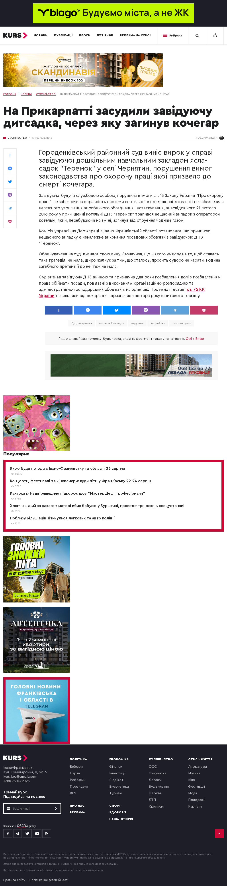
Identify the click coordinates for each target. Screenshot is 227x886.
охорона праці (181, 323)
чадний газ (158, 323)
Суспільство (17, 137)
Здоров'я (118, 812)
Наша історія (121, 819)
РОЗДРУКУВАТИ (206, 137)
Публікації (63, 35)
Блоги (84, 35)
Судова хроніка (81, 323)
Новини (41, 35)
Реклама (77, 812)
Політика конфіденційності (48, 880)
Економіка (119, 759)
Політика (78, 759)
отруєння (137, 323)
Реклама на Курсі (135, 35)
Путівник (105, 35)
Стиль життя (200, 759)
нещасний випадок (111, 323)
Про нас (77, 805)
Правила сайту (14, 880)
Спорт (115, 805)
